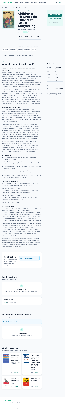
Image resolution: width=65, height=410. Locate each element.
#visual (34, 49)
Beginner (57, 82)
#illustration (5, 49)
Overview (5, 55)
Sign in (60, 2)
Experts (61, 403)
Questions (24, 55)
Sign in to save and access (55, 15)
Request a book (50, 403)
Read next (31, 55)
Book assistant (12, 55)
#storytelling (13, 49)
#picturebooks (27, 49)
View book (16, 372)
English (56, 80)
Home (16, 2)
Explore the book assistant (55, 18)
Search (21, 2)
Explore (27, 2)
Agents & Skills (42, 2)
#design (20, 49)
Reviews (19, 55)
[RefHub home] (7, 2)
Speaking (8, 7)
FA (56, 2)
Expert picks (34, 2)
